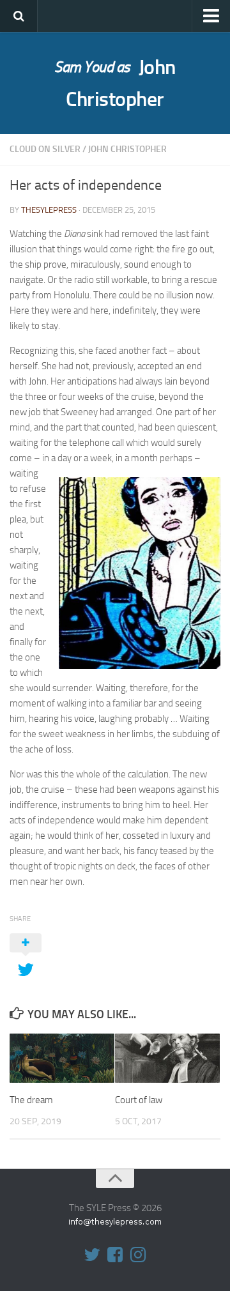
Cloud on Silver (45, 149)
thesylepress (49, 210)
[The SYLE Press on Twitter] (92, 1255)
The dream (31, 1100)
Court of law (138, 1100)
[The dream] (62, 1058)
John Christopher (115, 83)
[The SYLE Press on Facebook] (115, 1255)
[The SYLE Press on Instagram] (138, 1255)
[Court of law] (167, 1058)
